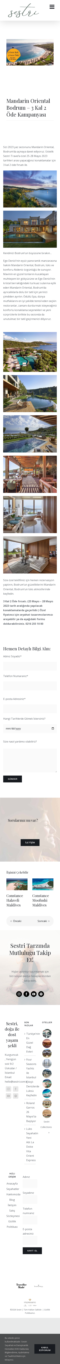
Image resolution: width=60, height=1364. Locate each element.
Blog (12, 1200)
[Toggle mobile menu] (52, 6)
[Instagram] (8, 1089)
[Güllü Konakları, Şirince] (47, 1053)
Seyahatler (12, 1189)
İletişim (12, 1205)
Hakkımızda (13, 1194)
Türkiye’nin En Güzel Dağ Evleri (30, 1042)
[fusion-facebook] (26, 994)
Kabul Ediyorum (45, 1348)
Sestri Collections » (46, 1127)
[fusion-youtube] (34, 994)
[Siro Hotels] (47, 1063)
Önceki (17, 921)
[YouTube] (8, 1096)
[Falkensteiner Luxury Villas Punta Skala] (47, 1103)
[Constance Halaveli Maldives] (17, 884)
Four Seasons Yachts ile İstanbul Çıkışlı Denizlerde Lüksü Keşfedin (30, 1077)
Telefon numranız (28, 1211)
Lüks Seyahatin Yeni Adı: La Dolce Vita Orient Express (30, 1144)
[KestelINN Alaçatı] (47, 1033)
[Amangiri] (47, 1113)
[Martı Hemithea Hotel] (47, 1043)
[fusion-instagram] (19, 994)
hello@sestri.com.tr (16, 1081)
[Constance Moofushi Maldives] (42, 884)
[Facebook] (15, 1089)
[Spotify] (15, 1096)
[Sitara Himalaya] (47, 1073)
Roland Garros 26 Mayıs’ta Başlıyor (30, 1112)
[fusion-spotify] (41, 994)
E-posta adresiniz (28, 1231)
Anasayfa (12, 1183)
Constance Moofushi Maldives (40, 900)
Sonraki (42, 921)
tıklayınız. (9, 1359)
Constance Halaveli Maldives (14, 900)
